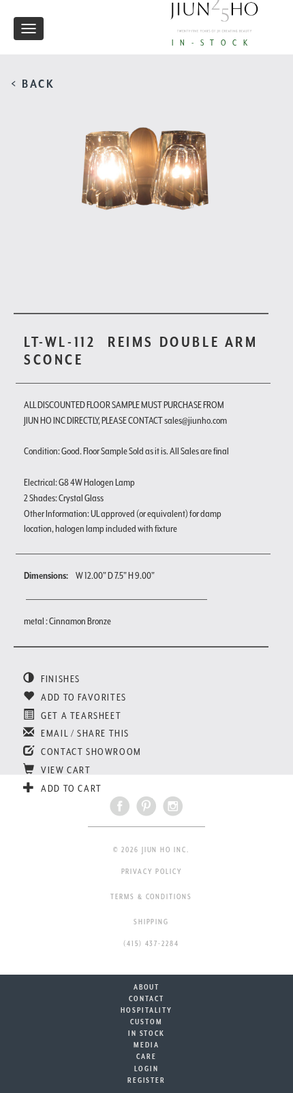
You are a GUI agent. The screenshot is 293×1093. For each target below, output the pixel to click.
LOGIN (146, 1068)
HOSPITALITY (146, 1010)
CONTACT (146, 998)
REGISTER (146, 1080)
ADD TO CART (70, 788)
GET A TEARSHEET (80, 715)
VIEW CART (65, 769)
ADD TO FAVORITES (83, 697)
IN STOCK (146, 1033)
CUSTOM (146, 1022)
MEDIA (146, 1045)
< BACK (33, 83)
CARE (146, 1056)
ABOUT (147, 987)
